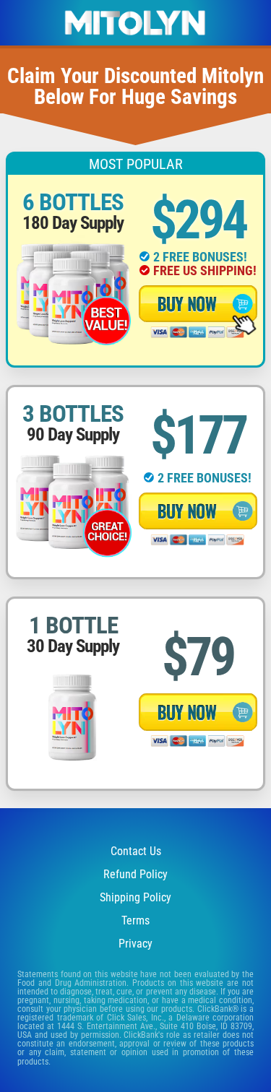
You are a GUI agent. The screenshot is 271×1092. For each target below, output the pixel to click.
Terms (135, 920)
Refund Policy (135, 874)
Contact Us (136, 851)
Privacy (135, 943)
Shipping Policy (135, 897)
